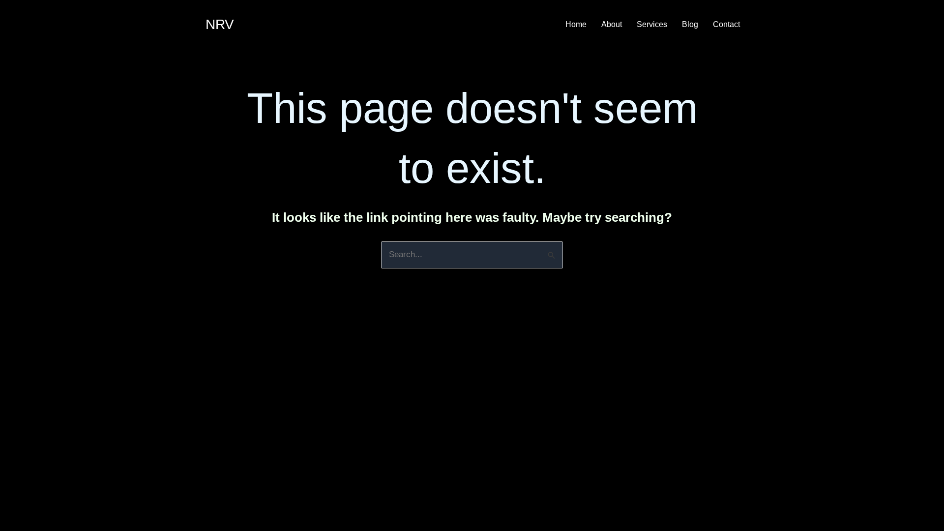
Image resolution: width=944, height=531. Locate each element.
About (611, 24)
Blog (690, 24)
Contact (726, 24)
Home (576, 24)
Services (652, 24)
